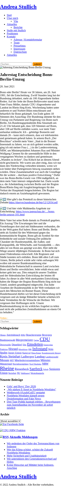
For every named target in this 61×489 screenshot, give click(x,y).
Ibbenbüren (23, 349)
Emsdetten (35, 344)
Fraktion (4, 349)
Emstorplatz (48, 345)
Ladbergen (27, 356)
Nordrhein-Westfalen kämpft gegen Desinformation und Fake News (25, 397)
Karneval (26, 353)
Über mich (12, 18)
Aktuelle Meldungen (23, 437)
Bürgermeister (24, 339)
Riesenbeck (22, 369)
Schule (45, 369)
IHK (30, 349)
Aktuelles (12, 24)
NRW (45, 363)
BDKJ (23, 335)
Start (9, 15)
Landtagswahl (51, 357)
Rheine (7, 368)
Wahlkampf (25, 373)
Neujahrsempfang (21, 364)
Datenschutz (20, 51)
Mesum (4, 360)
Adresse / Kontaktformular (28, 39)
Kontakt (11, 36)
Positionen (12, 33)
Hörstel (13, 349)
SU (18, 372)
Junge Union (15, 352)
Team (16, 42)
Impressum (19, 48)
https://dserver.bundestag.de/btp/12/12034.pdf (33, 202)
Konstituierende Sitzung (51, 353)
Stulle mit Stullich (16, 30)
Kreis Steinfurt (10, 356)
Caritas (36, 340)
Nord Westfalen (35, 364)
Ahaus (3, 335)
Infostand (39, 348)
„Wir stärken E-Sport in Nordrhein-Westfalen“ (31, 389)
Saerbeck (36, 369)
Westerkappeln (37, 373)
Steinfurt (12, 373)
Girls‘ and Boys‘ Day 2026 (21, 386)
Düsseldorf (17, 344)
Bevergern (47, 334)
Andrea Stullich (18, 7)
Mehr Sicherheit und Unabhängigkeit (26, 455)
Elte (24, 345)
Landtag (40, 356)
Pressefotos (20, 45)
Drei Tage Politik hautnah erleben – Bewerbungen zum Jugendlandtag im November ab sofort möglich (33, 404)
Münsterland (6, 363)
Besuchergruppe (33, 334)
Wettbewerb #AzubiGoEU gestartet (26, 392)
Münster (45, 360)
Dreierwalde (5, 345)
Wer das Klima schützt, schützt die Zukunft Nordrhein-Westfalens (30, 451)
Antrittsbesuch (13, 334)
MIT (12, 360)
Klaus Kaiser (36, 353)
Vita (16, 21)
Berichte (18, 27)
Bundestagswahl (7, 340)
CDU (45, 339)
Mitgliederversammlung (27, 360)
